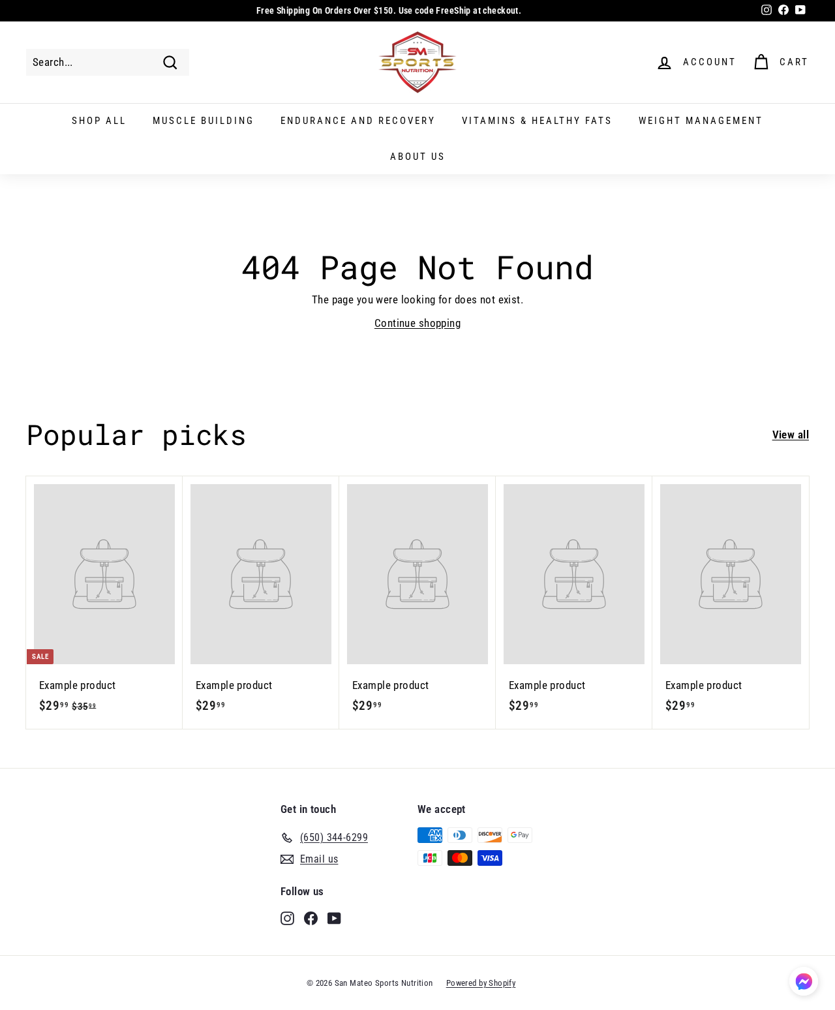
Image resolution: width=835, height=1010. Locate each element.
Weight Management (701, 121)
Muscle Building (203, 121)
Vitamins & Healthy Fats (537, 121)
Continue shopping (417, 322)
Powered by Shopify (481, 983)
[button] (803, 983)
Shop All (99, 121)
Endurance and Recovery (358, 121)
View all (790, 434)
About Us (418, 156)
